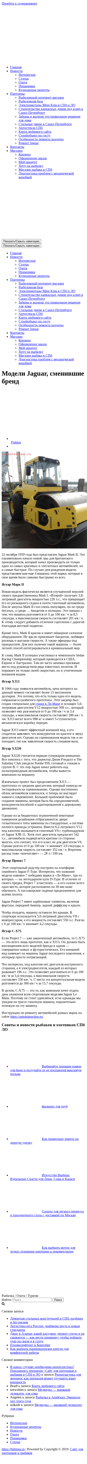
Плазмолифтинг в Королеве (30, 1345)
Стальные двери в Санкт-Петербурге (45, 124)
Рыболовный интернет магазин (41, 97)
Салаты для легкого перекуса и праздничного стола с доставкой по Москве (47, 1213)
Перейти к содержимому (19, 3)
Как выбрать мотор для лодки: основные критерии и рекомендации (42, 1249)
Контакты (17, 147)
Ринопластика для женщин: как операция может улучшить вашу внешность (45, 1378)
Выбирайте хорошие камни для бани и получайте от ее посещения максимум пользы (45, 1070)
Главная (16, 67)
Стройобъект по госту (34, 135)
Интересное (27, 75)
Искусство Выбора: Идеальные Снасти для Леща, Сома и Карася (42, 1177)
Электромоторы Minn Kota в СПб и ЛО (47, 105)
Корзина (25, 154)
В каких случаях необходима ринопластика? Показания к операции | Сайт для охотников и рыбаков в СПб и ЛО (43, 1370)
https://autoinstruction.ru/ (26, 1016)
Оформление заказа (33, 158)
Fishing (16, 442)
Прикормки (27, 86)
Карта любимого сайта (35, 131)
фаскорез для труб (55, 1106)
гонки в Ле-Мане (47, 704)
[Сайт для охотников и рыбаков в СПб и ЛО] (43, 60)
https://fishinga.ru (13, 1449)
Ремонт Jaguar (29, 143)
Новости (16, 1430)
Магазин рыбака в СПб (35, 169)
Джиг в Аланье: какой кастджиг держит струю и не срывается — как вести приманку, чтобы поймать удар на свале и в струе (47, 1337)
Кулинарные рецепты (34, 90)
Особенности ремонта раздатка (41, 139)
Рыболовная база (31, 101)
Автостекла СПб (31, 128)
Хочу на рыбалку (31, 166)
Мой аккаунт (28, 162)
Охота (23, 82)
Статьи (24, 78)
